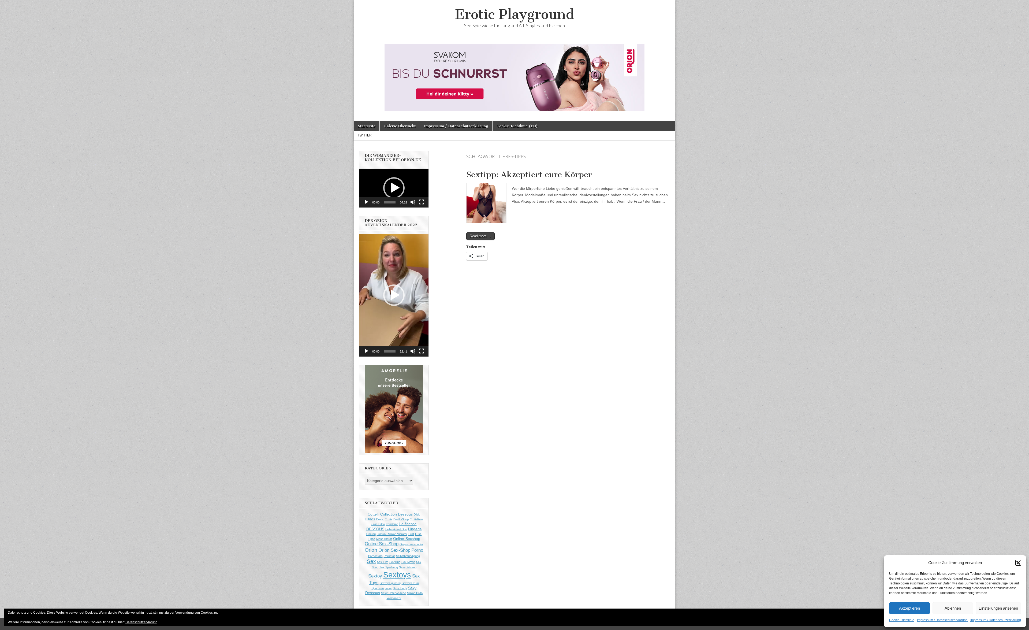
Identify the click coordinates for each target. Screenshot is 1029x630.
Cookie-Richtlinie (901, 620)
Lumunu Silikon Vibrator (392, 534)
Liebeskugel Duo (396, 529)
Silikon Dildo (415, 593)
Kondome (392, 524)
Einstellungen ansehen (998, 608)
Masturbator (384, 538)
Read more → (480, 236)
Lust (411, 534)
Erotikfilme (416, 519)
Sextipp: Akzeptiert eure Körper (529, 174)
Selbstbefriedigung (408, 556)
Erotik (388, 519)
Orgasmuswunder (411, 544)
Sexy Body (400, 588)
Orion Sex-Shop (394, 550)
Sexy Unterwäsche (393, 593)
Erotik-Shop (401, 519)
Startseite (366, 126)
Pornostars (375, 556)
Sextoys (397, 574)
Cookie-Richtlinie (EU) (517, 126)
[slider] (390, 202)
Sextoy (375, 576)
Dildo (417, 514)
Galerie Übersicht (400, 126)
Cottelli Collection (382, 514)
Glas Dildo (378, 524)
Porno (417, 550)
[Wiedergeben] (366, 202)
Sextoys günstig (390, 583)
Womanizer (394, 598)
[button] (1018, 562)
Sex (371, 561)
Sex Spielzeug (388, 567)
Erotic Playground (514, 14)
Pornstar (389, 556)
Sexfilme (394, 562)
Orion (371, 550)
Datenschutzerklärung (141, 622)
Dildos (370, 519)
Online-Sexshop (406, 538)
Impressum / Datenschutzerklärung (942, 620)
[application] (393, 188)
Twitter (365, 135)
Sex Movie (408, 562)
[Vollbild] (421, 202)
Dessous (405, 514)
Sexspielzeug (407, 567)
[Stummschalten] (413, 202)
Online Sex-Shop (381, 543)
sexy (388, 588)
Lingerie (415, 529)
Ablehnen (953, 608)
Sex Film (382, 562)
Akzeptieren (909, 608)
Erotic (380, 519)
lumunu (371, 534)
